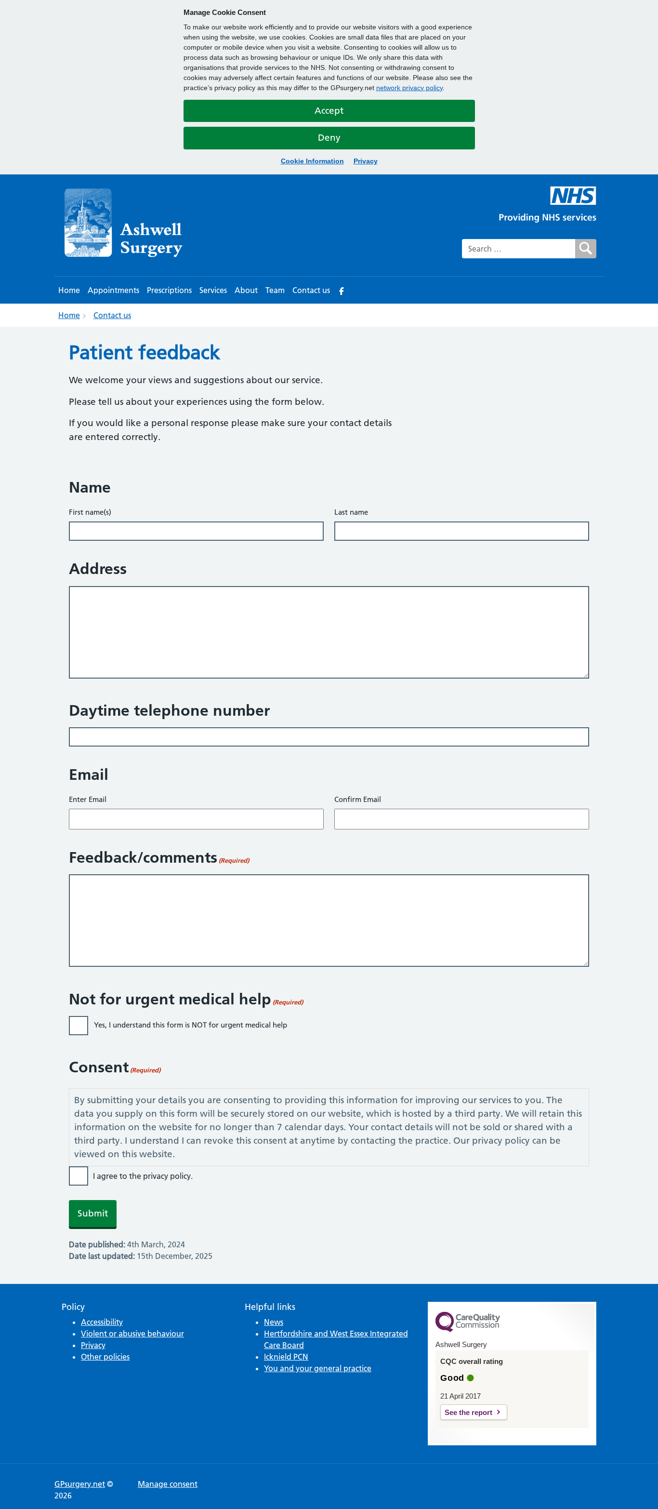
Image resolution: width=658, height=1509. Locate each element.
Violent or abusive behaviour (132, 1333)
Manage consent (167, 1484)
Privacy (366, 161)
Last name (351, 512)
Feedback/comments (159, 857)
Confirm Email (357, 799)
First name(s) (90, 512)
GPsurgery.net (79, 1484)
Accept (329, 110)
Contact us (311, 290)
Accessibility (102, 1322)
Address (98, 569)
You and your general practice (317, 1368)
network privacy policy (409, 88)
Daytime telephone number (169, 710)
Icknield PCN (286, 1357)
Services (213, 290)
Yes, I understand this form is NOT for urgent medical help (190, 1024)
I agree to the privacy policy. (143, 1176)
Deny (329, 137)
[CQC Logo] (467, 1330)
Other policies (105, 1357)
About (246, 290)
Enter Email (87, 799)
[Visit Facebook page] (341, 290)
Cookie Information (312, 161)
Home (69, 290)
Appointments (113, 290)
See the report (468, 1412)
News (273, 1322)
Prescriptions (169, 290)
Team (275, 290)
